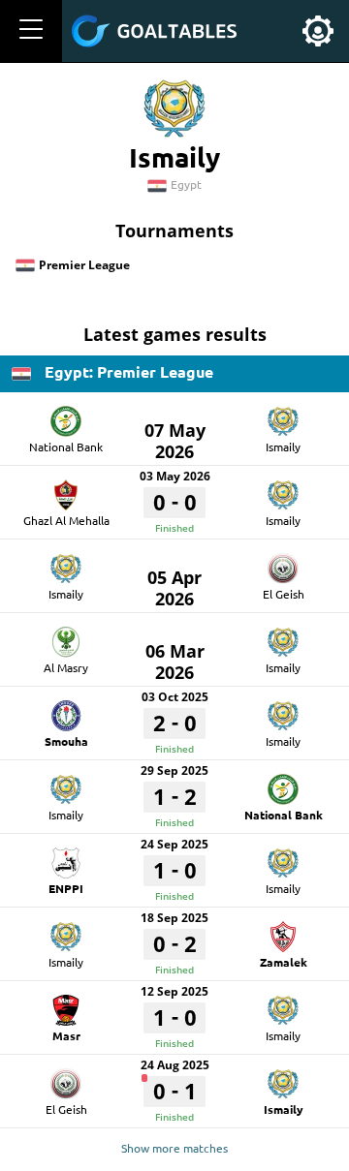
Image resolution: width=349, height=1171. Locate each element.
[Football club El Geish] (283, 561)
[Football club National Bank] (65, 414)
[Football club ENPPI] (65, 856)
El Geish (283, 593)
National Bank (66, 446)
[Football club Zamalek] (283, 930)
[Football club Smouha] (65, 709)
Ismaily (283, 446)
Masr (66, 1035)
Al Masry (66, 667)
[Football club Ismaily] (283, 414)
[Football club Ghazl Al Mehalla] (65, 488)
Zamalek (283, 962)
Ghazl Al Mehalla (66, 520)
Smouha (66, 741)
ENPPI (65, 888)
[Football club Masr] (65, 1003)
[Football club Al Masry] (65, 635)
